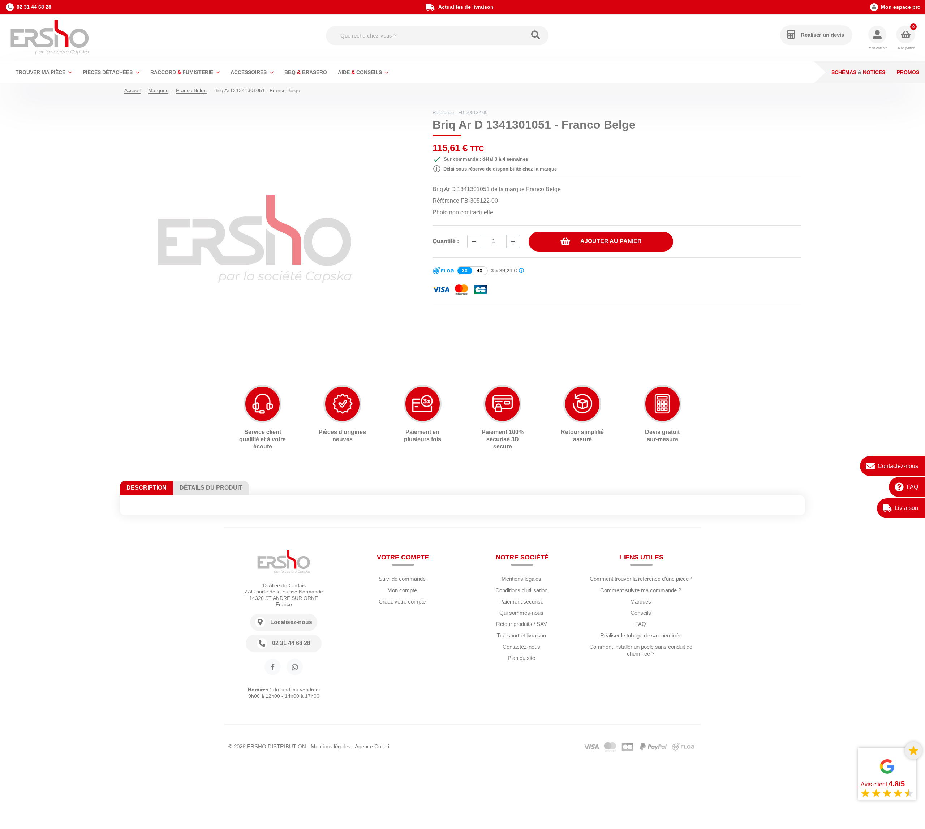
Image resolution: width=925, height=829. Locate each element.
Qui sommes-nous (521, 613)
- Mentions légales (328, 746)
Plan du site (521, 658)
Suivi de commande (402, 579)
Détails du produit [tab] (211, 488)
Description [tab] (146, 488)
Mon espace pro (901, 7)
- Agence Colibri (370, 746)
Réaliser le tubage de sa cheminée (640, 635)
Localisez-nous (291, 622)
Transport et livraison (521, 635)
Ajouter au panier (611, 241)
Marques (640, 601)
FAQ (912, 487)
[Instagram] (295, 667)
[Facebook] (272, 667)
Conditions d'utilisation (521, 590)
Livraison (906, 508)
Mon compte (402, 590)
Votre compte (403, 557)
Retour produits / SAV (521, 624)
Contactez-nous (898, 466)
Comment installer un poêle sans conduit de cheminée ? (640, 650)
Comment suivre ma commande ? (640, 590)
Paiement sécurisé (521, 601)
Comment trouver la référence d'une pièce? (641, 579)
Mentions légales (521, 579)
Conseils (641, 613)
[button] (878, 38)
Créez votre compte (402, 601)
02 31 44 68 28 (34, 7)
